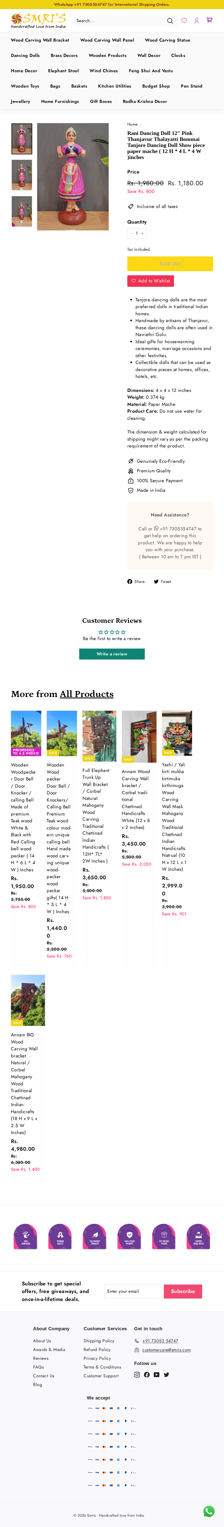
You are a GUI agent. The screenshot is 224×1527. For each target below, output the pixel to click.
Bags (55, 86)
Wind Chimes (104, 71)
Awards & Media (49, 1349)
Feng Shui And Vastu (151, 71)
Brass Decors (64, 55)
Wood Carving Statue (167, 40)
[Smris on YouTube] (157, 1374)
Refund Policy (97, 1349)
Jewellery (20, 101)
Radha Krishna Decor (145, 101)
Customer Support (101, 1376)
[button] (184, 21)
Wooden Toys (25, 86)
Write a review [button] (112, 654)
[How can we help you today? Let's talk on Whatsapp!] (209, 1516)
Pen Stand (192, 86)
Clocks (178, 55)
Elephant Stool (63, 71)
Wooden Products (108, 55)
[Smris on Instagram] (137, 1374)
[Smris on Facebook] (147, 1374)
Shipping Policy (99, 1341)
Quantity (137, 221)
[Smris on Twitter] (166, 1374)
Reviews (40, 1358)
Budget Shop (156, 86)
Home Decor (24, 71)
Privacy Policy (97, 1358)
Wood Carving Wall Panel (107, 40)
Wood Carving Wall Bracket (40, 40)
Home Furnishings (60, 101)
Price (133, 171)
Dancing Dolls (25, 55)
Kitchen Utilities (114, 86)
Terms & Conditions (102, 1367)
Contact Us (43, 1376)
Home (132, 124)
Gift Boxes (101, 101)
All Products (87, 694)
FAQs (38, 1367)
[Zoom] (73, 177)
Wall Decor (148, 55)
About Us (42, 1341)
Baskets (79, 86)
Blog (37, 1384)
